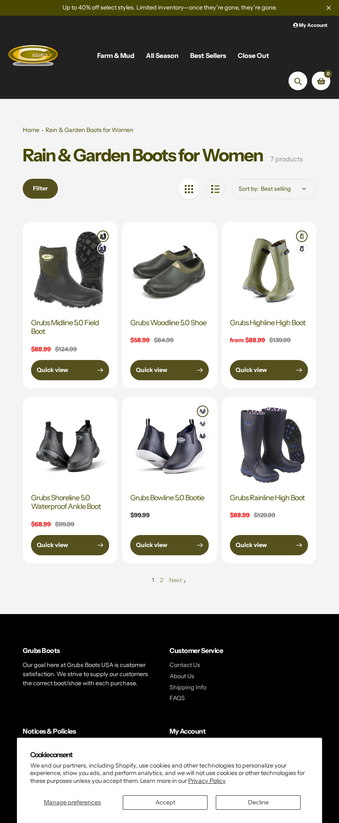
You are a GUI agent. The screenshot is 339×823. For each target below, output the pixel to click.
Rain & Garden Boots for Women (89, 130)
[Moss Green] (103, 236)
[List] (215, 189)
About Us (182, 676)
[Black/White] (202, 411)
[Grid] (189, 189)
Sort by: (249, 188)
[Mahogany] (302, 248)
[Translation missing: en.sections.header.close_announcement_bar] (329, 8)
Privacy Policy (207, 781)
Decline (258, 802)
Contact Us (185, 665)
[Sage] (302, 236)
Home (31, 130)
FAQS (177, 698)
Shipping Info (188, 687)
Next (175, 580)
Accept (165, 802)
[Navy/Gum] (202, 436)
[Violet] (103, 248)
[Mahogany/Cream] (202, 423)
